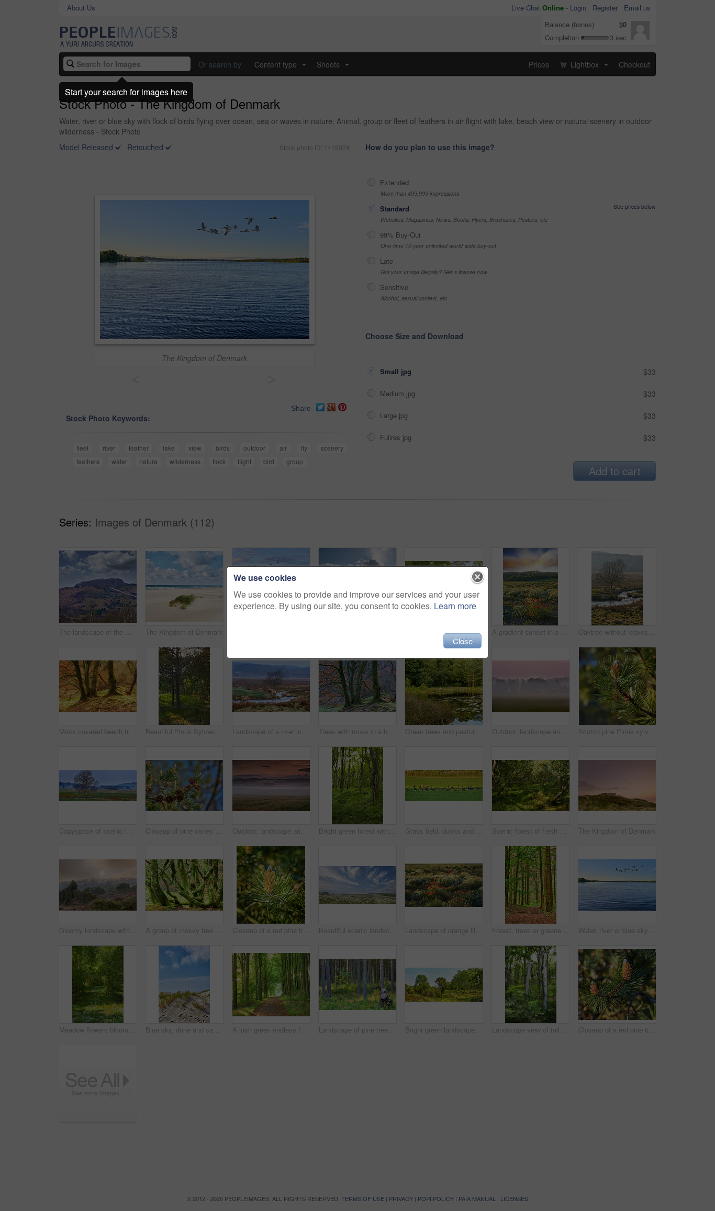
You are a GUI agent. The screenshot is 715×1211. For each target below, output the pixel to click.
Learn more (455, 606)
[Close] (477, 577)
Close (463, 640)
